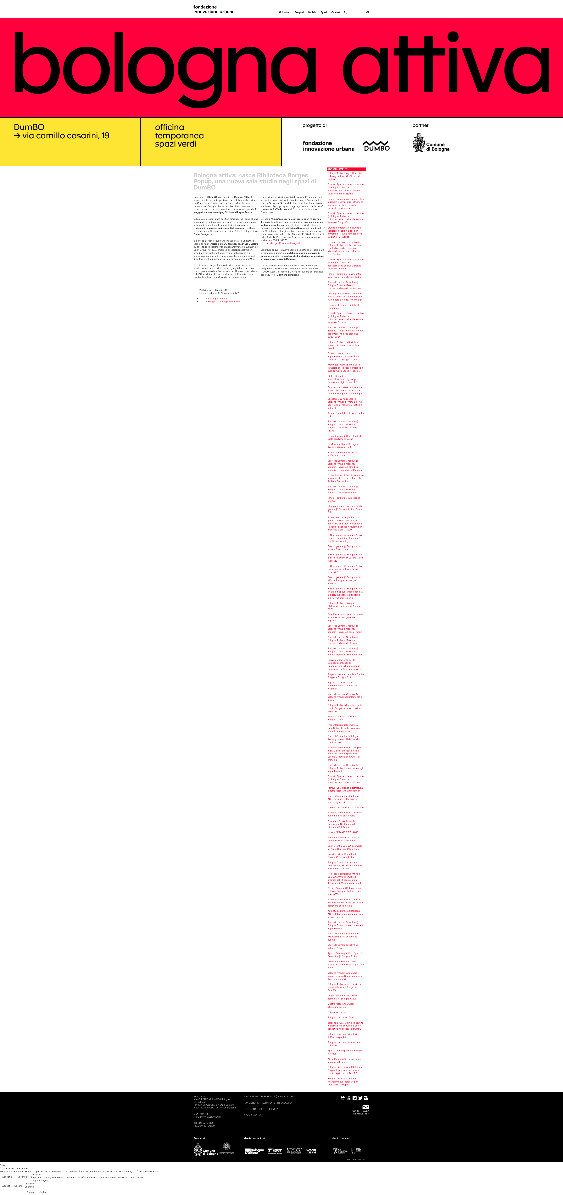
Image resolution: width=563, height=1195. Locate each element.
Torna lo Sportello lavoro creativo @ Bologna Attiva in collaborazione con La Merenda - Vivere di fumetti (346, 318)
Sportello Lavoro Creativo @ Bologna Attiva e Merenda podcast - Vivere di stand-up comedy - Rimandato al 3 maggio (345, 465)
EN (367, 12)
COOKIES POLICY (253, 1115)
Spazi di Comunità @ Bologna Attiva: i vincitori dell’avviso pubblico (343, 936)
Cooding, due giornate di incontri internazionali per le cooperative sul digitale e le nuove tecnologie (345, 296)
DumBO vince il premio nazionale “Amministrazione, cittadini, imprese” (345, 617)
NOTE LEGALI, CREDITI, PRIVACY (261, 1109)
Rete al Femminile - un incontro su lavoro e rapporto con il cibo (344, 275)
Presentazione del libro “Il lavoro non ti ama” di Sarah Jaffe (345, 814)
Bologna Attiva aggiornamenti (223, 301)
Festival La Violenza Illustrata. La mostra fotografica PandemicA (345, 789)
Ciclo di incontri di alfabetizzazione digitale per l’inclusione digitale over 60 (343, 379)
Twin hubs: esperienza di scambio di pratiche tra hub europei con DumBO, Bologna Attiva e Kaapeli (345, 390)
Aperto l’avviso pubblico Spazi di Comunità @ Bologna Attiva (345, 955)
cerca (346, 12)
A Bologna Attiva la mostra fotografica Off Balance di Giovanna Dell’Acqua (342, 824)
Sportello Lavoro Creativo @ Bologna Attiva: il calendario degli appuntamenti (345, 768)
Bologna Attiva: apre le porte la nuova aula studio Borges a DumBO (344, 987)
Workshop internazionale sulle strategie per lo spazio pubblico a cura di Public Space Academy (345, 367)
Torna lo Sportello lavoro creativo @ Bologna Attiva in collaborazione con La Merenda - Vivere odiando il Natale (346, 189)
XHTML (355, 1159)
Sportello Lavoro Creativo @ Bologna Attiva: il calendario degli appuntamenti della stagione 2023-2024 (345, 332)
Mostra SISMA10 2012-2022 (343, 832)
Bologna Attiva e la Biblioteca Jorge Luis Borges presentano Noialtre (344, 345)
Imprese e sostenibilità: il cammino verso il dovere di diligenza (342, 685)
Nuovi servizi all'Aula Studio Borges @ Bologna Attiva (342, 856)
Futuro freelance (337, 1012)
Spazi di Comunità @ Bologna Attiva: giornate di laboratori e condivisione (344, 739)
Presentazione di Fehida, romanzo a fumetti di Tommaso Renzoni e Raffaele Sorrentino (346, 478)
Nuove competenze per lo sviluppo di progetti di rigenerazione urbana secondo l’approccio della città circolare (344, 664)
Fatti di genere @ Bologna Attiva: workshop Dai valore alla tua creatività (345, 569)
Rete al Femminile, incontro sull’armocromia (342, 454)
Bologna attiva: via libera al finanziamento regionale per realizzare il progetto (343, 1081)
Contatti (335, 12)
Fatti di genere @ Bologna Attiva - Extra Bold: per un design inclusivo (345, 580)
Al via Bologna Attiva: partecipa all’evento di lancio (344, 1060)
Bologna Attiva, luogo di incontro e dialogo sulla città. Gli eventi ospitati (345, 176)
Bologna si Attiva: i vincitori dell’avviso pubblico (342, 1036)
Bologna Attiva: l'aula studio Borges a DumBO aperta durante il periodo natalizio (345, 975)
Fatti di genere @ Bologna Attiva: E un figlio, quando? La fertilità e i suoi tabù (345, 557)
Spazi (324, 12)
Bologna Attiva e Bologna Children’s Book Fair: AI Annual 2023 (344, 606)
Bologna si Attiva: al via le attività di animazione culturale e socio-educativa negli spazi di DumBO (345, 1025)
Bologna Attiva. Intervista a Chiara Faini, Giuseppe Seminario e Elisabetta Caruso (345, 865)
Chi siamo (284, 12)
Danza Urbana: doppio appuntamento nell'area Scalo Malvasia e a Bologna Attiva (343, 356)
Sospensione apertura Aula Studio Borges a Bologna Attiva (346, 676)
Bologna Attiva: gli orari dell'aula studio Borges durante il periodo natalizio (345, 708)
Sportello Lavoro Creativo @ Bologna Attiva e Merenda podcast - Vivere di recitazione (344, 285)
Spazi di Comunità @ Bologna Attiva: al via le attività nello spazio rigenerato (343, 799)
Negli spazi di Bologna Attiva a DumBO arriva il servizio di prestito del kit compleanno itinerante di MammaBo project (344, 878)
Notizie (312, 12)
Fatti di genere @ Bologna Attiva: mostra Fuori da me (345, 548)
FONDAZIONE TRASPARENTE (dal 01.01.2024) (268, 1102)
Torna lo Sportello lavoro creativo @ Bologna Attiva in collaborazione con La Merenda (346, 779)
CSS (364, 1159)
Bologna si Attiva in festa (341, 1017)
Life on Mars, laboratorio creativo (346, 807)
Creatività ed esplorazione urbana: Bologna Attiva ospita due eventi (346, 964)
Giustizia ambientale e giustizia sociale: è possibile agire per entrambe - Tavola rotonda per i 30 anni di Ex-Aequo (345, 232)
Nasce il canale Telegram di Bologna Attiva (342, 718)
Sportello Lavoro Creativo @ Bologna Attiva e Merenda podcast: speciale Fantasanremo (345, 651)
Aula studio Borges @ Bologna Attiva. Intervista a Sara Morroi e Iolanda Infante (345, 913)
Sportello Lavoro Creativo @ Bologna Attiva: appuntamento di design (345, 697)
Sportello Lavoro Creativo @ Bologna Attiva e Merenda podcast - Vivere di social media (345, 628)
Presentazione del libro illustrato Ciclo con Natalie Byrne (345, 437)
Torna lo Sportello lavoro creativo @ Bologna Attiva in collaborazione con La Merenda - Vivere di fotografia (346, 218)
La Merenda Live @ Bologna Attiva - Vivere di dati (343, 446)
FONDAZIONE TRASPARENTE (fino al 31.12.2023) (270, 1096)
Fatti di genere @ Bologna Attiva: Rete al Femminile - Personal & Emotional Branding (345, 538)
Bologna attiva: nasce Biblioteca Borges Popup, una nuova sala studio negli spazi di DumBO (345, 1070)
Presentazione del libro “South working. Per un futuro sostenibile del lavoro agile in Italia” (345, 902)
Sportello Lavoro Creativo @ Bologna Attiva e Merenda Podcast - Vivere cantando (343, 489)
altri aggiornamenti (217, 298)
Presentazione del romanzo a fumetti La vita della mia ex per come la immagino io (344, 727)
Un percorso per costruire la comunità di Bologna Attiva (343, 997)
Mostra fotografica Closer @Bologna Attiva (342, 1005)
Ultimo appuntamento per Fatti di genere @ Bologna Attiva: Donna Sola (345, 509)
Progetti (299, 12)
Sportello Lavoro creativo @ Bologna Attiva (343, 946)
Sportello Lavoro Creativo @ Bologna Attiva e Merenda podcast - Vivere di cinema (343, 640)
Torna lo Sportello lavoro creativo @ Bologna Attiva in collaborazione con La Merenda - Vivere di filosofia (346, 264)
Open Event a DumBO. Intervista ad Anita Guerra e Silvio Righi (345, 847)
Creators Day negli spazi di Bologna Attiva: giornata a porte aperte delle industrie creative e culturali (345, 403)
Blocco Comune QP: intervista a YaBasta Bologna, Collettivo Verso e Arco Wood (346, 891)
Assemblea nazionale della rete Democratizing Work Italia (344, 839)
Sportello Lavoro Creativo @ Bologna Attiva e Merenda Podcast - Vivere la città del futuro (343, 426)
